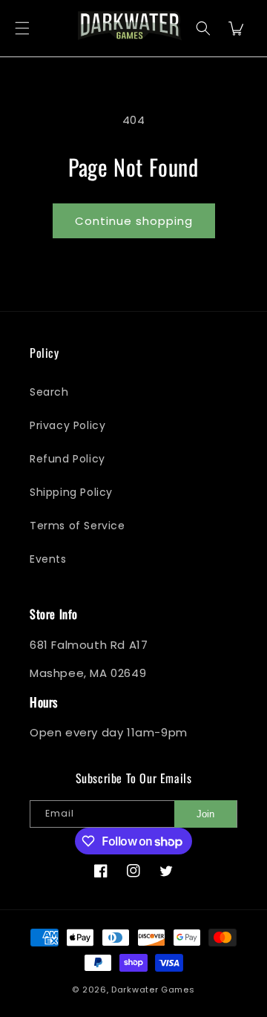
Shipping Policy (71, 492)
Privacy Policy (67, 425)
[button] (22, 29)
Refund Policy (67, 458)
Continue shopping (134, 221)
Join (205, 814)
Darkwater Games (153, 989)
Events (48, 559)
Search (49, 392)
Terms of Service (77, 525)
